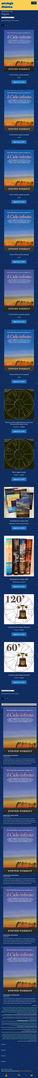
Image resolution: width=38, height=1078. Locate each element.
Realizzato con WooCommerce (25, 1070)
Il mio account (6, 1075)
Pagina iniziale (6, 11)
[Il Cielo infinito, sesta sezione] (20, 730)
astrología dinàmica (7, 5)
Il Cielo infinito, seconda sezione (11, 995)
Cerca (19, 1075)
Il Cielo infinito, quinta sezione (10, 815)
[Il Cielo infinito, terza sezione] (20, 910)
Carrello (29, 1074)
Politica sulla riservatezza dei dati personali (10, 1070)
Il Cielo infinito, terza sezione (10, 935)
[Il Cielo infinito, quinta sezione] (20, 790)
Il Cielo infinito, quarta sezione (11, 875)
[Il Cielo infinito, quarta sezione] (20, 850)
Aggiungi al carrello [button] (19, 82)
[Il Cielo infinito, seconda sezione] (20, 970)
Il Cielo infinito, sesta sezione (10, 755)
